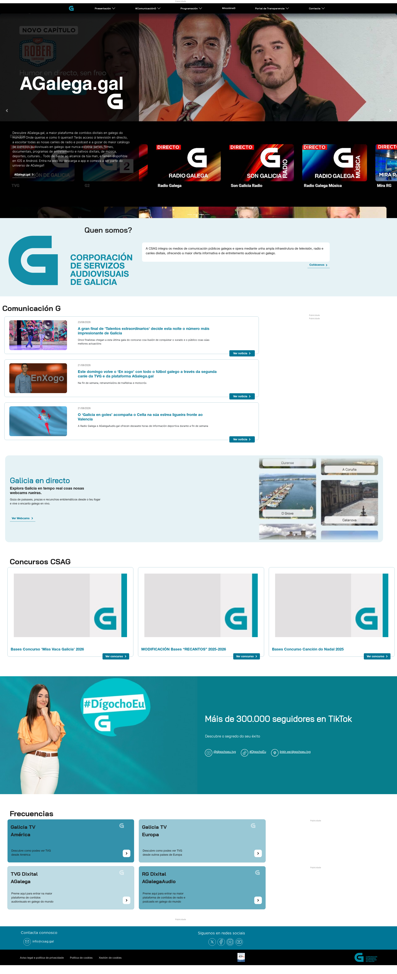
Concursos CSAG (40, 564)
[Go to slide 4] (207, 217)
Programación (189, 8)
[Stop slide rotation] (184, 217)
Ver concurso (114, 659)
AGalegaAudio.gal (26, 171)
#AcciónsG (228, 8)
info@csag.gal (43, 944)
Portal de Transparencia (270, 8)
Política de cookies (81, 960)
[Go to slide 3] (201, 217)
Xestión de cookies (110, 960)
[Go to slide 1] (189, 217)
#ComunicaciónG (145, 8)
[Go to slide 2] (195, 217)
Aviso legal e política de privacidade (42, 960)
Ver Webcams (21, 521)
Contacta (314, 8)
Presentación (103, 8)
